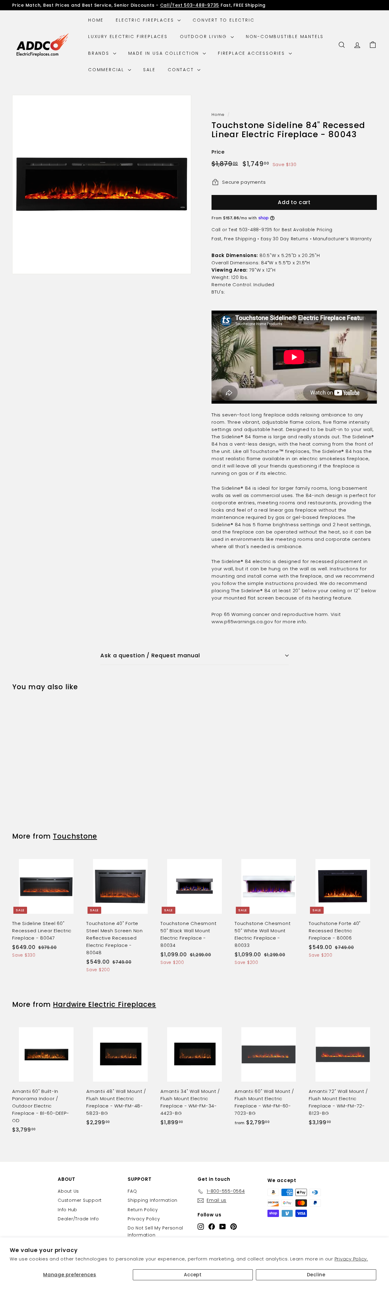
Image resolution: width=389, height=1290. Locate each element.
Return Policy (143, 1210)
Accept (193, 1274)
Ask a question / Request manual (150, 655)
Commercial (107, 70)
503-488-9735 (255, 230)
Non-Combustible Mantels (285, 36)
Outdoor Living (204, 36)
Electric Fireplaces (146, 20)
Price (218, 151)
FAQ (132, 1191)
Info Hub (67, 1210)
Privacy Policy (144, 1219)
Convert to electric (223, 20)
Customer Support (80, 1200)
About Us (68, 1191)
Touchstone (75, 836)
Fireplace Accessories (252, 53)
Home (96, 20)
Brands (100, 53)
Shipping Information (152, 1200)
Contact (182, 70)
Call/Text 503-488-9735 (189, 5)
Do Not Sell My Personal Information (155, 1231)
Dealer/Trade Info (78, 1219)
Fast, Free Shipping (234, 239)
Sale (149, 70)
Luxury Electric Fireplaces (128, 36)
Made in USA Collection (164, 53)
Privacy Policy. (351, 1259)
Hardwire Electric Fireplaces (104, 1004)
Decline (316, 1274)
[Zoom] (101, 184)
